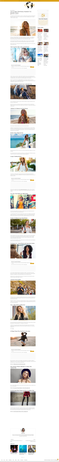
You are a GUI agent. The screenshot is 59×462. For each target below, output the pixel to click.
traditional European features (23, 189)
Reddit (13, 328)
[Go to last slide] (10, 451)
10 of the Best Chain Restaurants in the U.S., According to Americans (31, 440)
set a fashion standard (20, 79)
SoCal (11, 127)
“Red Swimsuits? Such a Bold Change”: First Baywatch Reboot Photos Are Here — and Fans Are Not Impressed (40, 37)
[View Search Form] (58, 0)
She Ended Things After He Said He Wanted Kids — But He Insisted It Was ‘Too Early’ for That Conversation (46, 62)
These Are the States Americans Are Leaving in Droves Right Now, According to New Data (40, 49)
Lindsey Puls (23, 433)
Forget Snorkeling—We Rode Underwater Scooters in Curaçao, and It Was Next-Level (22, 454)
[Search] (47, 10)
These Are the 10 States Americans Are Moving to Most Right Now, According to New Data (46, 49)
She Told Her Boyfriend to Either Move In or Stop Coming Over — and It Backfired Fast (46, 36)
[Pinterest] (3, 0)
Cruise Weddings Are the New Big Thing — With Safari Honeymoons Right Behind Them (40, 62)
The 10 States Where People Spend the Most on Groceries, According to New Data (31, 454)
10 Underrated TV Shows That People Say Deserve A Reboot (16, 440)
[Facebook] (0, 0)
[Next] (35, 451)
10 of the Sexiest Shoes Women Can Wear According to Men (20, 411)
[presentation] (14, 449)
